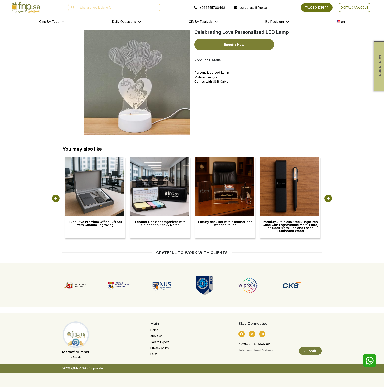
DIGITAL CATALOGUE (354, 7)
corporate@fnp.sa (252, 8)
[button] (56, 198)
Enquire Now (234, 44)
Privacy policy (159, 348)
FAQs (153, 354)
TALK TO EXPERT (316, 7)
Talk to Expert (159, 342)
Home (154, 330)
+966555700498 (212, 8)
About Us (156, 336)
